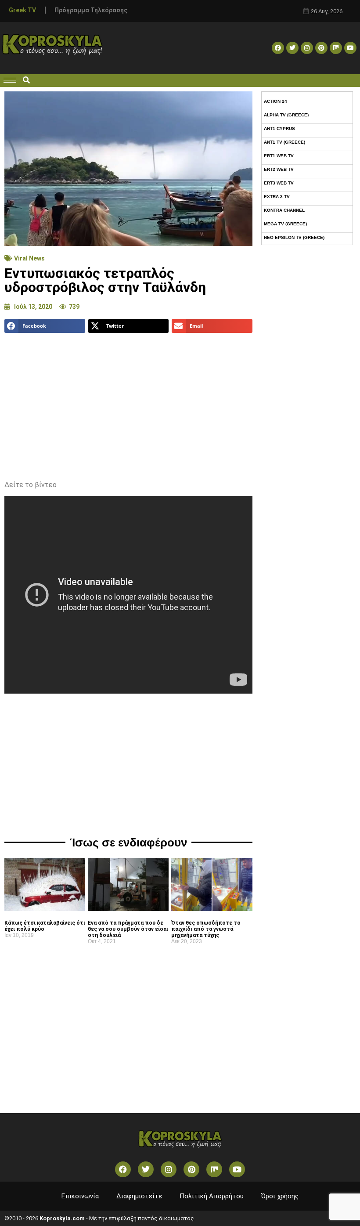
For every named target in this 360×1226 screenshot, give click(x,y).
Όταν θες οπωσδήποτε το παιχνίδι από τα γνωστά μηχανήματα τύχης (206, 929)
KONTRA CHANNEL (284, 210)
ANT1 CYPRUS (279, 128)
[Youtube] (350, 48)
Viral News (29, 258)
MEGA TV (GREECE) (285, 223)
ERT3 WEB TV (279, 183)
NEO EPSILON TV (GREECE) (294, 237)
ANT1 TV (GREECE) (284, 142)
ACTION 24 (275, 101)
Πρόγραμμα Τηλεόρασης (90, 10)
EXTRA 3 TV (277, 196)
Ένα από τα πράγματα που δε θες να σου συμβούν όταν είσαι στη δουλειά (128, 929)
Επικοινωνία (80, 1196)
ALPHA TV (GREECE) (286, 114)
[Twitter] (292, 48)
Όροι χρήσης (280, 1196)
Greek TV (22, 10)
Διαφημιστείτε (139, 1196)
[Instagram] (307, 48)
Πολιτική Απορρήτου (212, 1196)
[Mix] (336, 48)
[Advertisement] (128, 403)
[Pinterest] (321, 48)
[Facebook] (278, 48)
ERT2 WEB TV (279, 169)
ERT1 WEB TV (279, 155)
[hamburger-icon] (10, 80)
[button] (26, 80)
